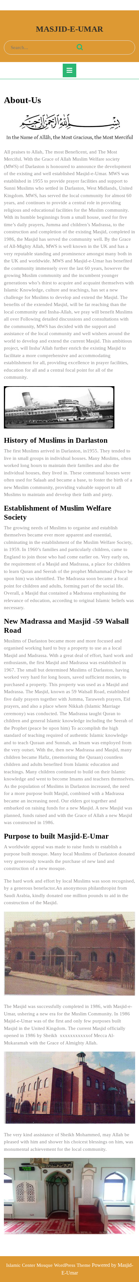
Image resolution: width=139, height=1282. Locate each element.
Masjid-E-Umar (69, 29)
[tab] (69, 70)
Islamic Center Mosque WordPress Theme (49, 1265)
